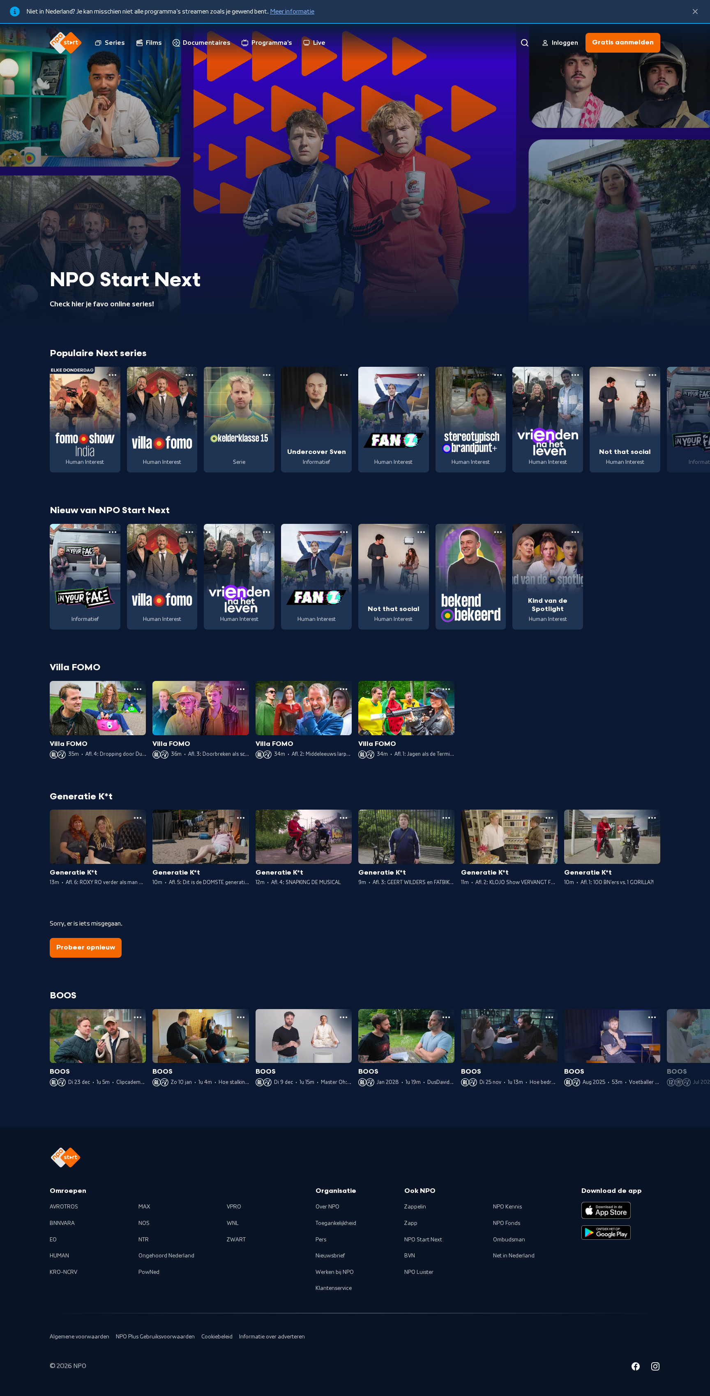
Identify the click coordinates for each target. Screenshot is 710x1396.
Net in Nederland (514, 1256)
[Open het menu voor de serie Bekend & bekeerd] (498, 532)
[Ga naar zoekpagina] (524, 43)
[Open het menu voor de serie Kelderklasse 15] (266, 375)
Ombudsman (509, 1240)
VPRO (234, 1207)
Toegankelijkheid (336, 1223)
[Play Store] (606, 1232)
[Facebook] (636, 1367)
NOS (144, 1223)
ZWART (236, 1240)
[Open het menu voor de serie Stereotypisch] (498, 375)
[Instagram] (655, 1367)
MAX (144, 1207)
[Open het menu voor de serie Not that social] (652, 375)
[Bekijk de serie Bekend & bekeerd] (471, 577)
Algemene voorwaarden (79, 1337)
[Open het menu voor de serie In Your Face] (112, 532)
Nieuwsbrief (330, 1256)
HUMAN (59, 1256)
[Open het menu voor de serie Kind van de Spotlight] (575, 532)
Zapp (410, 1223)
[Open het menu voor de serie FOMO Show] (112, 375)
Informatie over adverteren (272, 1337)
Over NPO (327, 1207)
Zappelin (415, 1207)
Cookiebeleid (217, 1337)
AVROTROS (64, 1207)
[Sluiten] (695, 11)
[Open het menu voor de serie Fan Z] (421, 375)
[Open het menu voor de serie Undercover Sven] (344, 375)
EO (53, 1240)
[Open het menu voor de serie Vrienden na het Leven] (575, 375)
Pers (321, 1240)
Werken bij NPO (335, 1272)
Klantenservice (334, 1288)
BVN (409, 1256)
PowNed (148, 1272)
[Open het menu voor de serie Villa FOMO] (189, 375)
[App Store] (606, 1210)
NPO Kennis (507, 1207)
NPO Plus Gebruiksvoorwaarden (155, 1337)
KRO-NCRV (63, 1272)
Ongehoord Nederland (166, 1256)
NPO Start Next (423, 1240)
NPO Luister (418, 1272)
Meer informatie (292, 11)
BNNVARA (62, 1223)
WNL (233, 1223)
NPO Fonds (506, 1223)
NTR (143, 1240)
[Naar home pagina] (66, 42)
